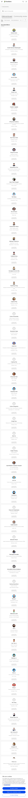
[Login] (26, 1)
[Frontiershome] (8, 1)
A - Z (21, 20)
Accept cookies (14, 788)
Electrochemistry (5, 6)
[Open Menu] (2, 1)
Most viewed (7, 20)
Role (2, 20)
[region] (14, 786)
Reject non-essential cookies (14, 792)
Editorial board (7, 16)
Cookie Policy (7, 784)
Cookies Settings (14, 795)
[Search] (23, 1)
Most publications (15, 20)
